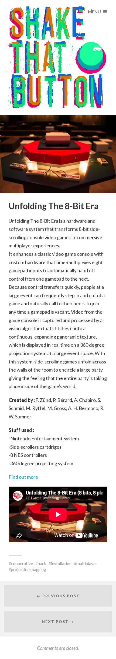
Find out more (23, 477)
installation (61, 563)
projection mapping (28, 569)
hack (42, 563)
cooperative (22, 563)
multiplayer (86, 563)
